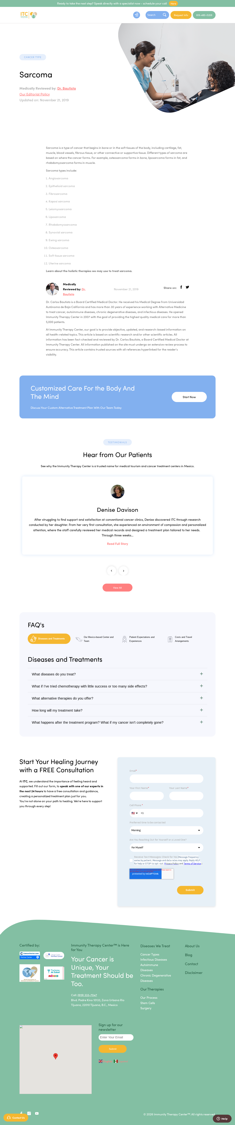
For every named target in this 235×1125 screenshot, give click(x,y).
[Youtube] (37, 1114)
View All (117, 587)
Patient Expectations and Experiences (141, 639)
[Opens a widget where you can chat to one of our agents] (222, 1119)
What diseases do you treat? (54, 674)
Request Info (181, 15)
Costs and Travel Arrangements (183, 639)
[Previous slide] (111, 570)
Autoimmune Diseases (149, 967)
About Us (192, 945)
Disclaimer (193, 972)
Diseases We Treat (155, 945)
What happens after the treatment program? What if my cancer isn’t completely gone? (97, 722)
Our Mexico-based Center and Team (99, 639)
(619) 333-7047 (87, 995)
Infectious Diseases (153, 959)
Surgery (145, 1008)
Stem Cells (147, 1003)
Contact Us (18, 1117)
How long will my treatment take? (57, 710)
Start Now (189, 397)
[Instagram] (29, 1114)
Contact (191, 963)
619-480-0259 (204, 15)
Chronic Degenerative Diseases (155, 978)
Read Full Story (117, 543)
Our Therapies (152, 989)
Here (173, 3)
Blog (188, 954)
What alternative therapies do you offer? (62, 698)
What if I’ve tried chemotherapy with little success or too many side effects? (89, 686)
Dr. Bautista (66, 88)
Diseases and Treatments (51, 638)
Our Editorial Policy (34, 93)
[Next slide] (123, 570)
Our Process (148, 997)
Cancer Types (149, 954)
